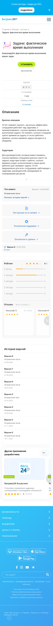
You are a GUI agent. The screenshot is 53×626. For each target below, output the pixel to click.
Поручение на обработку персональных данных (26, 597)
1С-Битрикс (26, 104)
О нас (48, 582)
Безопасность (8, 582)
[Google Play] (26, 558)
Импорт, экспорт (19, 29)
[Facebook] (17, 567)
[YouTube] (27, 567)
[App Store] (38, 551)
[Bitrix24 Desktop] (18, 551)
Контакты (26, 584)
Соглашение (40, 582)
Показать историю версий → (16, 197)
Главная (6, 29)
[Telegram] (33, 567)
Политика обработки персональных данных (26, 592)
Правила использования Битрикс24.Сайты (26, 595)
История (7, 250)
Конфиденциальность (24, 582)
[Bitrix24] (9, 19)
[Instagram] (21, 567)
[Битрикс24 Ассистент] (24, 468)
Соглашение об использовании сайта (26, 589)
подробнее (26, 10)
